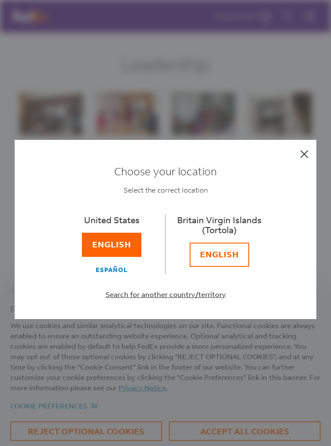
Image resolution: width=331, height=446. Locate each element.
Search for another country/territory (166, 294)
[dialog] (165, 223)
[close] (304, 154)
